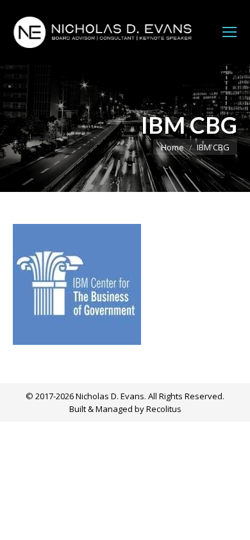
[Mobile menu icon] (229, 32)
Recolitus (163, 409)
